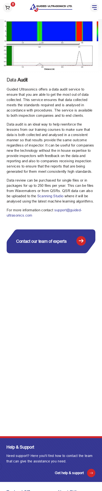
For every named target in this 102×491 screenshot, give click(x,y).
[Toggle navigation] (94, 7)
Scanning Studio (50, 196)
